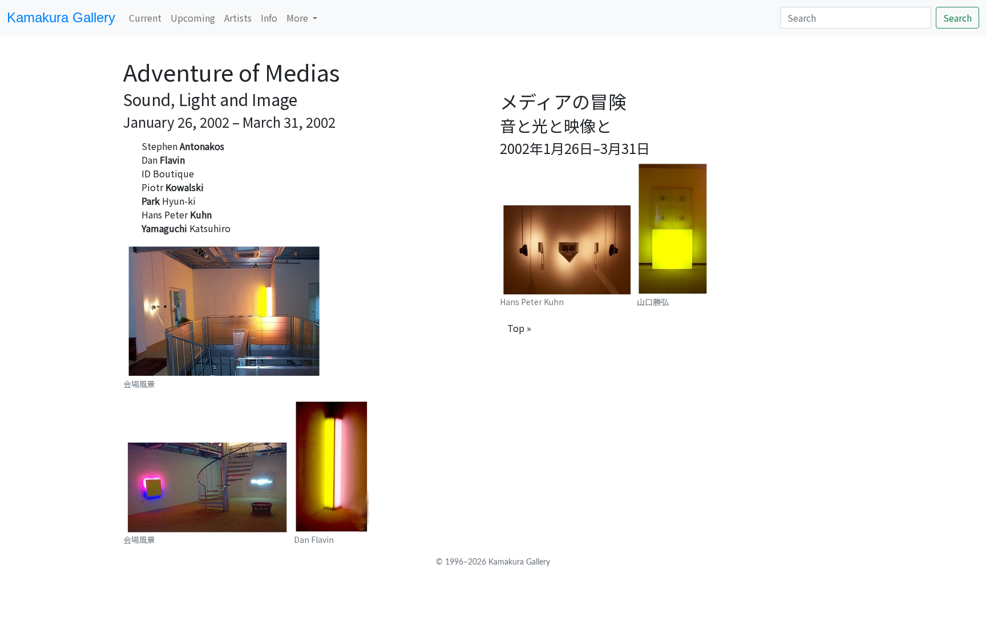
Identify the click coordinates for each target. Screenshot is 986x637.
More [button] (298, 18)
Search (957, 18)
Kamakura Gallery (61, 17)
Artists (238, 18)
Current (145, 18)
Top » (519, 328)
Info (269, 18)
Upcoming (193, 18)
